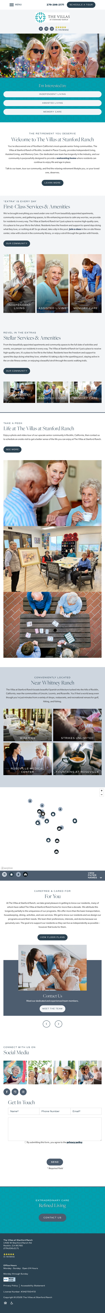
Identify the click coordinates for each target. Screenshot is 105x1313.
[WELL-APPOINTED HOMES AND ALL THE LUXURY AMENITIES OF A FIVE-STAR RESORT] (19, 392)
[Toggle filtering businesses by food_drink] (4, 874)
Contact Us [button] (52, 1217)
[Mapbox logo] (7, 868)
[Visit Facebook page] (41, 29)
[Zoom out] (102, 795)
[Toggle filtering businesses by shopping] (11, 874)
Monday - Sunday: (12, 1268)
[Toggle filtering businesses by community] (25, 874)
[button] (81, 5)
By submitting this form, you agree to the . (55, 1142)
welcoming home (66, 158)
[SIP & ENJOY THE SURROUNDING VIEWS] (27, 736)
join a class (75, 229)
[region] (52, 829)
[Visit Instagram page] (52, 29)
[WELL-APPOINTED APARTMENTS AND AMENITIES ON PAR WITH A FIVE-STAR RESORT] (19, 302)
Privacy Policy (10, 1286)
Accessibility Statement (33, 1286)
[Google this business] (46, 29)
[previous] (46, 1023)
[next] (58, 1023)
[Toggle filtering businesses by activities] (18, 874)
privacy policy (74, 1142)
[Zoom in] (102, 791)
